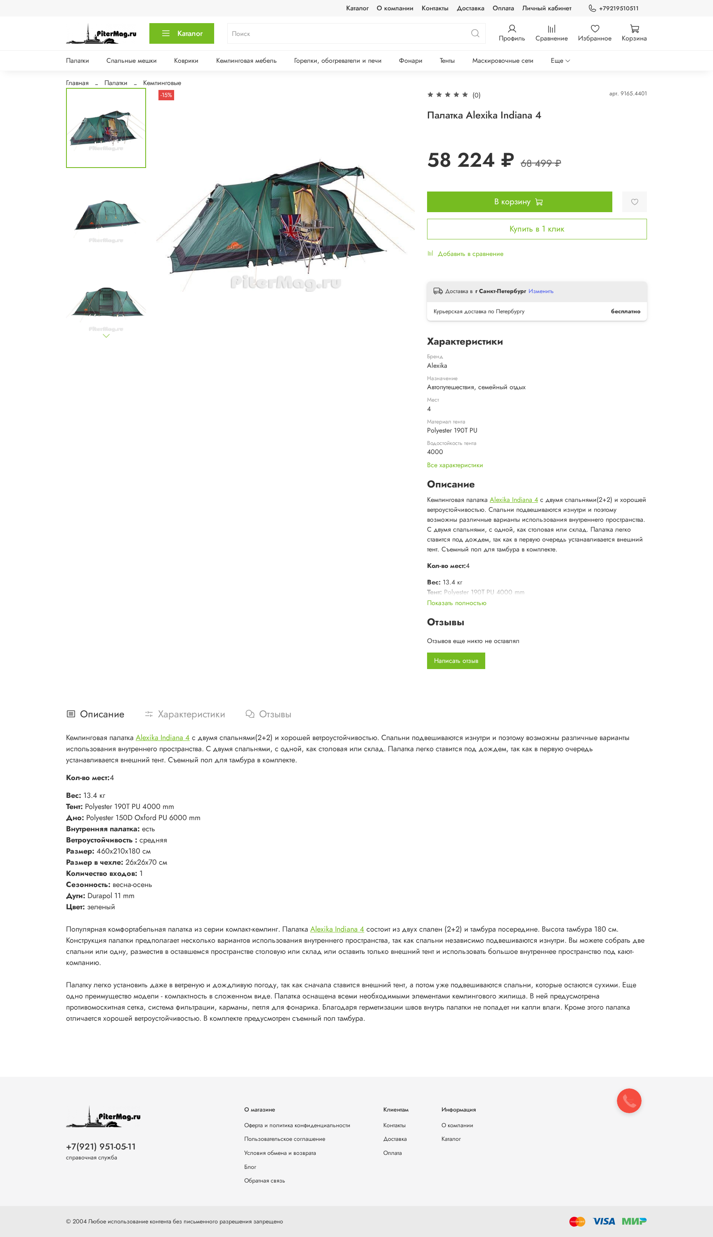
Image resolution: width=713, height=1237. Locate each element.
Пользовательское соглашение (284, 1139)
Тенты (447, 60)
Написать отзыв (456, 660)
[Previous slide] (173, 217)
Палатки (77, 60)
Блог (250, 1167)
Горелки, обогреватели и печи (338, 60)
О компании (395, 8)
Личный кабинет (546, 8)
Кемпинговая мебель (246, 60)
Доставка (470, 8)
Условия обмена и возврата (280, 1153)
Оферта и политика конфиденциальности (297, 1125)
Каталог (357, 8)
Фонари (411, 60)
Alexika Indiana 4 (514, 499)
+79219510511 (619, 8)
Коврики (186, 60)
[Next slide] (106, 335)
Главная (77, 83)
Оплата (503, 8)
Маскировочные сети (503, 60)
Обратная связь (264, 1180)
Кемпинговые (162, 83)
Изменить (541, 291)
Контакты (435, 8)
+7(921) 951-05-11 (101, 1146)
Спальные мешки (131, 60)
